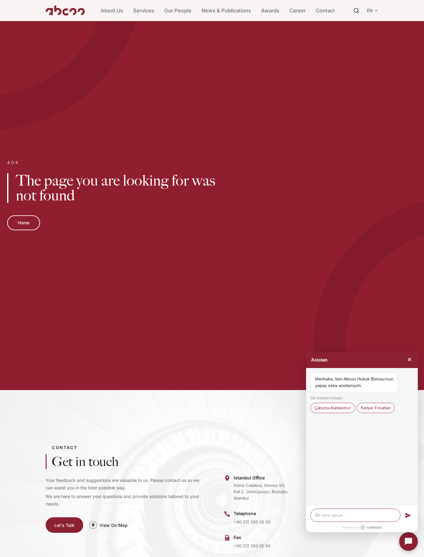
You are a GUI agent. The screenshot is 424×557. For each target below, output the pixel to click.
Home (23, 222)
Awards (270, 10)
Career (297, 10)
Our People (178, 10)
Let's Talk (64, 525)
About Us (112, 10)
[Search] (356, 10)
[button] (408, 541)
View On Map (113, 525)
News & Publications (226, 10)
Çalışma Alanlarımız (332, 408)
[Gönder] (408, 515)
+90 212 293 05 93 (252, 521)
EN (370, 10)
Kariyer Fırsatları (376, 408)
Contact (325, 10)
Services (143, 10)
